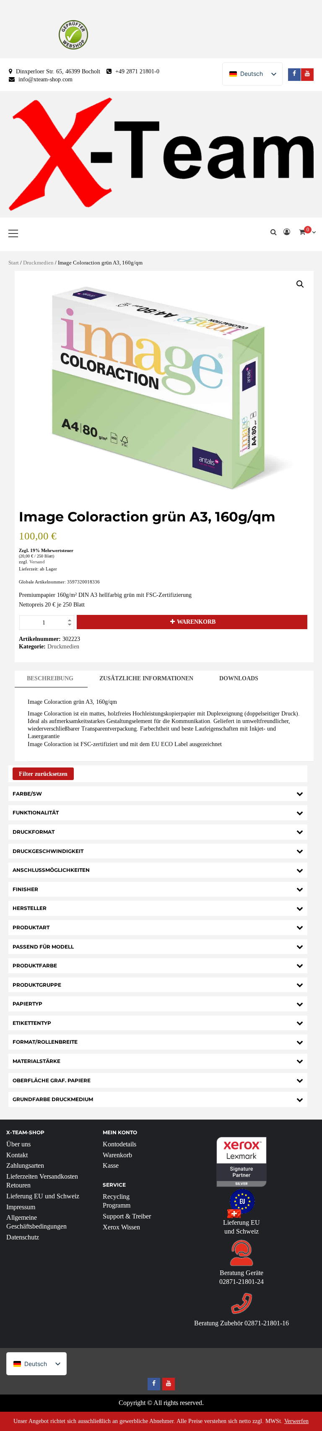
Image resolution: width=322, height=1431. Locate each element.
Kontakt (17, 1155)
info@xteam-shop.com (45, 79)
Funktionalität (36, 812)
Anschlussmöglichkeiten (51, 870)
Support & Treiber (127, 1216)
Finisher (25, 889)
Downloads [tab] (238, 678)
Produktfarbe (35, 965)
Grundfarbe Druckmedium (53, 1099)
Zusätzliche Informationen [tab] (146, 678)
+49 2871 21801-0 (137, 71)
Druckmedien (38, 263)
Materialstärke (36, 1061)
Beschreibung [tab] (50, 678)
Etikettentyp (32, 1023)
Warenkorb (196, 622)
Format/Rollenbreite (45, 1042)
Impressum (20, 1207)
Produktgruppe (37, 985)
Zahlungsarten (25, 1165)
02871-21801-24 (241, 1281)
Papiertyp (27, 1004)
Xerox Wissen (121, 1227)
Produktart (31, 927)
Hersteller (30, 908)
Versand (37, 561)
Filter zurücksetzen (43, 774)
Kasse (111, 1165)
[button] (300, 284)
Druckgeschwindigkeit (48, 851)
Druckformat (34, 832)
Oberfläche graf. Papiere (52, 1080)
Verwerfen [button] (296, 1421)
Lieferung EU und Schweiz (42, 1196)
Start (13, 263)
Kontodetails (119, 1144)
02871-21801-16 (266, 1323)
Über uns (18, 1144)
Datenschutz (22, 1237)
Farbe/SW (27, 794)
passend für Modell (43, 947)
